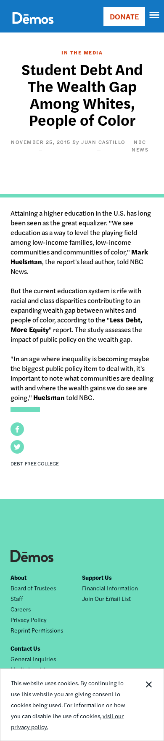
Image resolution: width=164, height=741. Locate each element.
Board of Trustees (33, 588)
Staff (17, 598)
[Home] (33, 27)
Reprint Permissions (37, 630)
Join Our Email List (106, 598)
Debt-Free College (35, 463)
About (18, 577)
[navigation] (154, 15)
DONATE (124, 16)
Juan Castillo (103, 142)
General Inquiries (33, 658)
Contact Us (25, 648)
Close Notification (148, 705)
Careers (21, 609)
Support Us (97, 577)
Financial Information (110, 588)
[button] (17, 429)
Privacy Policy (29, 619)
